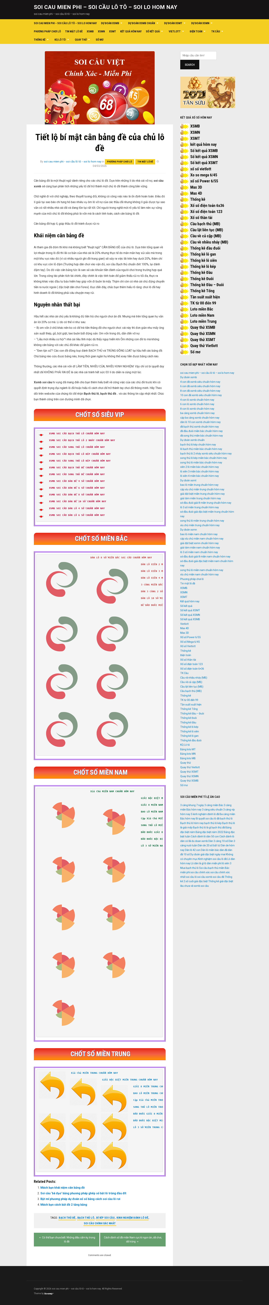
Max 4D (196, 193)
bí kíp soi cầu (105, 1217)
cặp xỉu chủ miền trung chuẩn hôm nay (202, 489)
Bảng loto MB (188, 758)
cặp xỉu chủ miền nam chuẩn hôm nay (201, 538)
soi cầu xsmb (204, 876)
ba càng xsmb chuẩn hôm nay (197, 413)
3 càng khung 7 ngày (192, 805)
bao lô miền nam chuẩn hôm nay (199, 534)
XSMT (112, 31)
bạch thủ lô (85, 1217)
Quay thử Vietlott (204, 345)
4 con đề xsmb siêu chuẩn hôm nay (200, 381)
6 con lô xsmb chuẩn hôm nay (197, 404)
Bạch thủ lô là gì (202, 827)
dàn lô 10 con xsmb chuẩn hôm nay (200, 422)
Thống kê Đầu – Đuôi (207, 284)
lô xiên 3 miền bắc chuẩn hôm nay (199, 471)
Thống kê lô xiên (203, 260)
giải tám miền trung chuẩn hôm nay (200, 498)
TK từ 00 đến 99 (203, 303)
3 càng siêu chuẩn (212, 809)
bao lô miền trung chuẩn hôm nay (199, 484)
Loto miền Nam (202, 315)
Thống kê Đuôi (202, 278)
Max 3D (196, 187)
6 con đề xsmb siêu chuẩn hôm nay (200, 386)
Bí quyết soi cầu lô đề (207, 818)
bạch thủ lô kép (213, 823)
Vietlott (175, 31)
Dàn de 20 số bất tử (209, 845)
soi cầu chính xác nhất (100, 1223)
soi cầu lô (191, 876)
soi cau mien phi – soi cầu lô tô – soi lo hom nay (105, 7)
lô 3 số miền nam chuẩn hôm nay (199, 552)
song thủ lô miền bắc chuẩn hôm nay (201, 462)
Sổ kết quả (153, 31)
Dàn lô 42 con (192, 850)
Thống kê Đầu (201, 272)
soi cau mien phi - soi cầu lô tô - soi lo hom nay (72, 161)
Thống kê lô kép (203, 266)
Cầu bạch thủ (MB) (205, 224)
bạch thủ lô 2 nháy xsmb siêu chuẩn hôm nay (206, 453)
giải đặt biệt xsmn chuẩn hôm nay (199, 543)
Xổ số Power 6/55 (190, 637)
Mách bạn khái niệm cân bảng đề (62, 1187)
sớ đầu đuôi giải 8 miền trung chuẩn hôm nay (205, 502)
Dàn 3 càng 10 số (218, 841)
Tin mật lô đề (74, 31)
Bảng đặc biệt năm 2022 (209, 832)
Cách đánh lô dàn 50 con (205, 836)
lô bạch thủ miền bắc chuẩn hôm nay (201, 449)
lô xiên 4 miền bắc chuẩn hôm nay (199, 475)
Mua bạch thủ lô (189, 867)
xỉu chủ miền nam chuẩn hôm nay (199, 574)
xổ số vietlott (200, 169)
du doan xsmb (200, 841)
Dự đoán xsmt (173, 23)
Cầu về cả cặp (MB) (205, 236)
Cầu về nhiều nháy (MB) (209, 242)
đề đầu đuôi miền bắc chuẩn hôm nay (201, 431)
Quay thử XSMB (202, 327)
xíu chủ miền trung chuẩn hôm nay (200, 525)
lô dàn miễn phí (212, 863)
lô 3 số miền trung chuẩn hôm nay (199, 507)
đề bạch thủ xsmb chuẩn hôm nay (199, 426)
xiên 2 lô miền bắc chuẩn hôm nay (199, 466)
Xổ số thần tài (201, 217)
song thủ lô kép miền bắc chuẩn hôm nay (203, 457)
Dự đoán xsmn (200, 23)
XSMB (90, 31)
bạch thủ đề (67, 1217)
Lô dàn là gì (197, 863)
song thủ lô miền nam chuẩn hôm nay (201, 570)
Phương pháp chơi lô (47, 31)
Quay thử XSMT (202, 339)
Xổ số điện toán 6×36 (192, 668)
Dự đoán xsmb (110, 23)
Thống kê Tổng (202, 291)
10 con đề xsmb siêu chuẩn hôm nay (201, 395)
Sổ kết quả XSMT (204, 162)
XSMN (101, 31)
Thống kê (40, 39)
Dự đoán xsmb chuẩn (141, 23)
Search (190, 64)
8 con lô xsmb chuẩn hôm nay (197, 408)
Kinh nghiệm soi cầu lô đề (212, 858)
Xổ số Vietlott (188, 646)
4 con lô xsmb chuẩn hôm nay (197, 399)
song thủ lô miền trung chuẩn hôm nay (202, 520)
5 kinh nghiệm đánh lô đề (205, 814)
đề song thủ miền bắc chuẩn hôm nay (201, 435)
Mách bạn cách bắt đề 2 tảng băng (63, 1204)
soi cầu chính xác (200, 872)
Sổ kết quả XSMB (204, 150)
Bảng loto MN (188, 753)
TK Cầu (215, 31)
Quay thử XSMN (202, 333)
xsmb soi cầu (201, 885)
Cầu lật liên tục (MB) (206, 230)
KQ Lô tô (60, 39)
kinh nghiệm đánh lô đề (132, 1217)
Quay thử (81, 39)
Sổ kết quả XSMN (204, 156)
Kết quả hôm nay (131, 31)
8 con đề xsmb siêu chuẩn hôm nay (200, 390)
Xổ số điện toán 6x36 (207, 205)
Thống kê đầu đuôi (205, 248)
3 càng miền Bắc (213, 805)
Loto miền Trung (203, 321)
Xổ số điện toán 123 (206, 211)
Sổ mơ (99, 39)
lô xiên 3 (226, 863)
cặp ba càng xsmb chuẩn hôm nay (199, 417)
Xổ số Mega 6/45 (190, 641)
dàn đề (223, 850)
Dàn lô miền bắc (210, 850)
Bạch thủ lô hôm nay (192, 823)
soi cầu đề (218, 876)
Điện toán (196, 31)
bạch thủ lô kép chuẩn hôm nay (198, 444)
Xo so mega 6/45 (203, 175)
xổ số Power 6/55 (204, 181)
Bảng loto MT (188, 749)
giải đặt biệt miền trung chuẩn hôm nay (202, 493)
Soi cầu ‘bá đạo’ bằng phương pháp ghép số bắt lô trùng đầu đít (83, 1193)
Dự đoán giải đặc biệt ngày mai (207, 854)
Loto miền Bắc (201, 309)
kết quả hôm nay (203, 144)
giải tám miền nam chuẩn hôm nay (200, 547)
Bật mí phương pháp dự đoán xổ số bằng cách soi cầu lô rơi (80, 1199)
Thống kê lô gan (203, 254)
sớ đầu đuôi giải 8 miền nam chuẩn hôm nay (205, 556)
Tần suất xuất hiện (205, 297)
